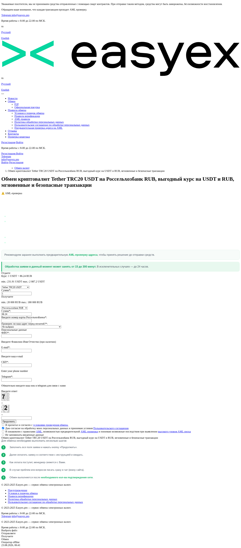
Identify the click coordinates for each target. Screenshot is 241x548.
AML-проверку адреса (83, 254)
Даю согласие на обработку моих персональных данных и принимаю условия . (67, 428)
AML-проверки (89, 431)
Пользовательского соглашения (110, 428)
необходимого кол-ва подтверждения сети (67, 477)
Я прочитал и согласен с (36, 425)
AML (39, 431)
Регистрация (16, 162)
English (5, 38)
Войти (5, 162)
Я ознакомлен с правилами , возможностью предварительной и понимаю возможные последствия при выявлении (98, 431)
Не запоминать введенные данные (24, 434)
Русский (6, 32)
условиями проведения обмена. (50, 425)
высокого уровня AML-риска (174, 431)
